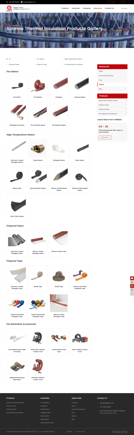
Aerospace (44, 406)
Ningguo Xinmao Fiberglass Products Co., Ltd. (28, 432)
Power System (45, 416)
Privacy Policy (80, 432)
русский (112, 2)
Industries (76, 8)
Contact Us (109, 8)
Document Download (106, 76)
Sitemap (69, 432)
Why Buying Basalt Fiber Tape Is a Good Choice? (111, 131)
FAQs (100, 80)
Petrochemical (45, 409)
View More (104, 137)
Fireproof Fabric (104, 109)
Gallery (24, 45)
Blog (100, 89)
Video (101, 71)
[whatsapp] (132, 286)
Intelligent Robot (46, 413)
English (123, 2)
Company (87, 8)
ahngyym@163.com (29, 2)
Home (10, 45)
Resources (98, 8)
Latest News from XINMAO (109, 119)
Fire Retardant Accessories (108, 114)
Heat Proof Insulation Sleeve (108, 100)
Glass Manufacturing (47, 423)
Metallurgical (45, 419)
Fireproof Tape (104, 105)
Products (65, 8)
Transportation (45, 403)
